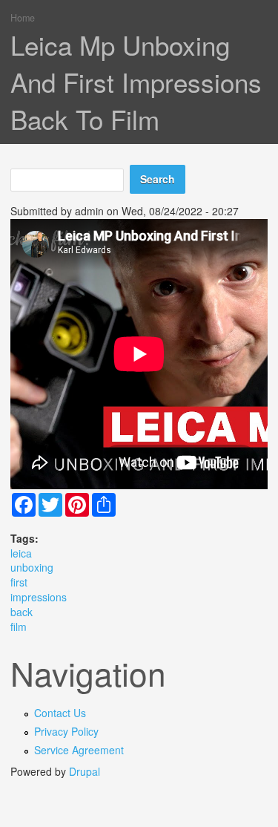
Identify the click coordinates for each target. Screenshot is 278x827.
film (18, 626)
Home (22, 17)
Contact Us (60, 712)
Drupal (84, 771)
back (21, 611)
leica (21, 553)
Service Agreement (79, 749)
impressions (38, 596)
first (18, 582)
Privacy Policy (66, 731)
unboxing (31, 567)
